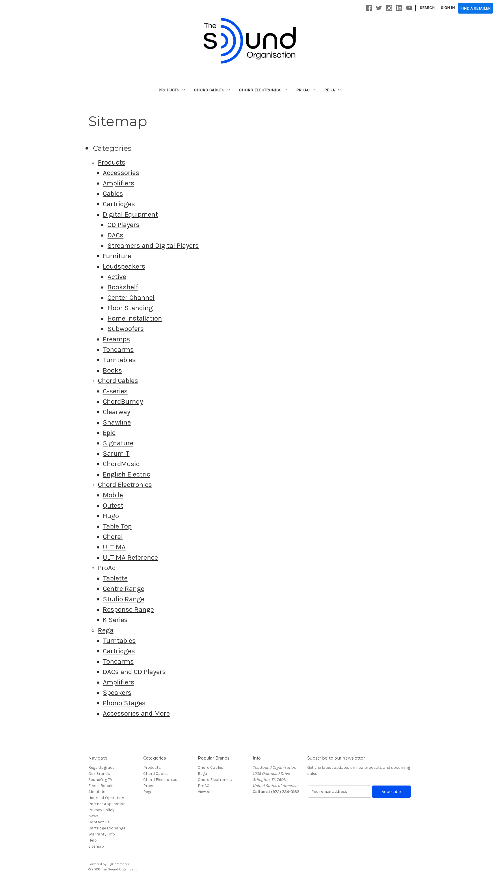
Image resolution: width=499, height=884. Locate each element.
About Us (96, 791)
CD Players (123, 225)
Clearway (116, 412)
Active (116, 277)
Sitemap (96, 846)
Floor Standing (130, 308)
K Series (115, 620)
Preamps (116, 339)
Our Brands (99, 773)
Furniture (117, 256)
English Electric (126, 474)
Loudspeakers (124, 266)
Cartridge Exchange (106, 828)
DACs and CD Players (134, 672)
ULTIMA (114, 547)
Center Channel (130, 297)
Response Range (128, 609)
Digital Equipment (130, 214)
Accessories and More (136, 713)
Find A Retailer (475, 8)
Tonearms (118, 349)
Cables (113, 193)
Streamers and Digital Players (153, 245)
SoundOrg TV (100, 779)
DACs (115, 235)
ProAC (203, 785)
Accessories (121, 173)
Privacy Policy (101, 809)
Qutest (113, 505)
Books (112, 370)
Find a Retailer (101, 785)
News (93, 816)
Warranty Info (101, 834)
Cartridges (119, 204)
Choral (113, 537)
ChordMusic (121, 464)
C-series (115, 391)
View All (204, 791)
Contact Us (99, 822)
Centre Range (123, 589)
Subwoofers (125, 329)
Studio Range (123, 599)
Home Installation (134, 318)
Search (427, 7)
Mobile (113, 495)
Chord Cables (209, 89)
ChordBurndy (123, 401)
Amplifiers (118, 183)
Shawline (117, 422)
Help (92, 840)
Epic (109, 433)
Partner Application (107, 803)
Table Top (117, 526)
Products (169, 89)
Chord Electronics (260, 89)
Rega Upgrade (101, 767)
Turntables (119, 360)
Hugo (111, 516)
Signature (118, 443)
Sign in (448, 7)
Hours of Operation (106, 797)
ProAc (303, 89)
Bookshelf (122, 287)
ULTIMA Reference (130, 557)
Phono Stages (124, 703)
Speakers (117, 692)
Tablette (115, 578)
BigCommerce (118, 864)
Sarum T (116, 453)
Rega (329, 89)
